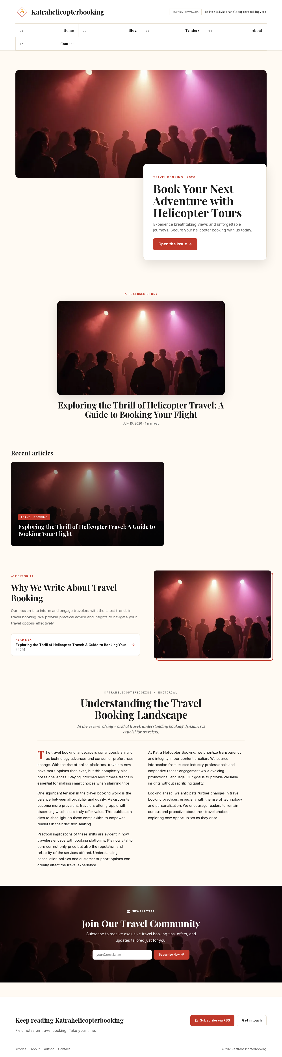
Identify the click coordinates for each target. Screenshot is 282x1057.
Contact (64, 1049)
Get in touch (252, 1020)
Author (49, 1049)
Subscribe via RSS (215, 1020)
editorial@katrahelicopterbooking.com (236, 11)
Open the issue (172, 244)
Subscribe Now (169, 954)
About (35, 1049)
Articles (20, 1049)
